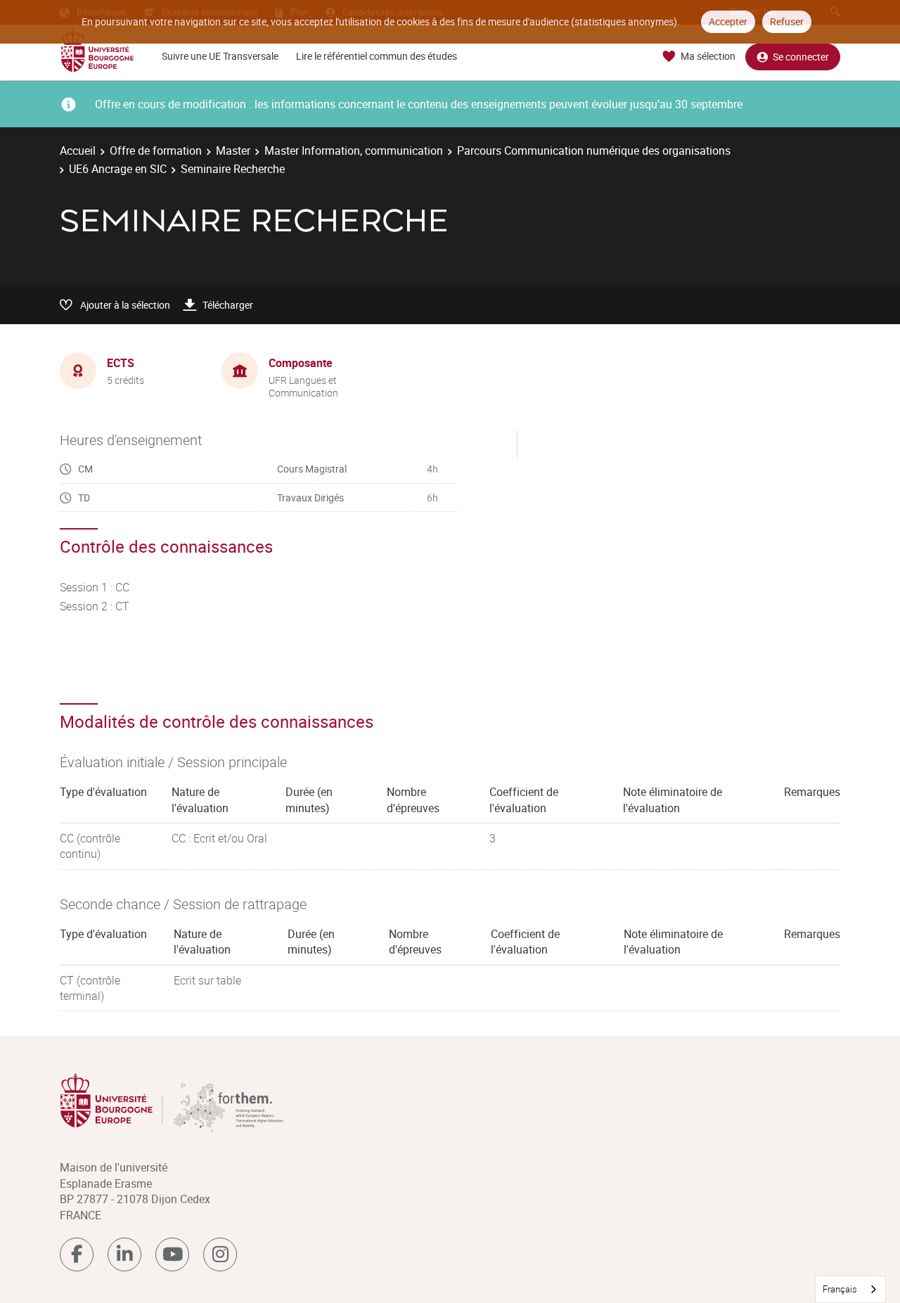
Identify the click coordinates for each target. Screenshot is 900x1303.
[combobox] (850, 1289)
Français (840, 1289)
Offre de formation (156, 150)
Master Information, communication (353, 150)
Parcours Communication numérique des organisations (594, 150)
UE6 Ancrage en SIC (118, 168)
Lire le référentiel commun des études (376, 56)
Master (233, 150)
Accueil (78, 150)
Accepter (728, 21)
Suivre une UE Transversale (220, 56)
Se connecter (801, 56)
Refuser (787, 21)
